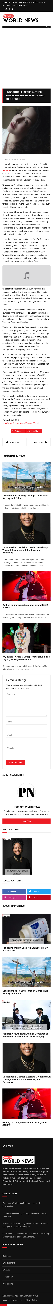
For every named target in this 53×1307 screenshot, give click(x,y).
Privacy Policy (17, 2)
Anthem (18, 431)
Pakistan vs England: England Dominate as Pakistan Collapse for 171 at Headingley (25, 1225)
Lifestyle (6, 1270)
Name (9, 722)
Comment (11, 694)
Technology (7, 1277)
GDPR (31, 2)
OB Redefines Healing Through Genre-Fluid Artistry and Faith (24, 1215)
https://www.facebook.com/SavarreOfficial (20, 423)
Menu (5, 27)
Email (9, 735)
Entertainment (8, 1263)
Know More (26, 821)
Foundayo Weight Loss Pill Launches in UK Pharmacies (21, 1204)
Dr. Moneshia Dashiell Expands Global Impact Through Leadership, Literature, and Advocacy (26, 550)
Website (10, 748)
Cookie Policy (40, 2)
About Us (6, 1300)
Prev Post (14, 442)
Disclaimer (6, 5)
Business (6, 1256)
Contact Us (6, 2)
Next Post (38, 442)
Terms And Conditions (19, 5)
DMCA (25, 2)
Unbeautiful (33, 431)
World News (7, 1284)
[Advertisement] (26, 58)
